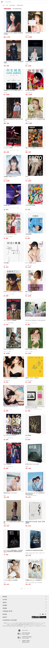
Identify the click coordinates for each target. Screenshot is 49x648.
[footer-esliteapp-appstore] (35, 617)
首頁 (4, 5)
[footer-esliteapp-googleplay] (42, 617)
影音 (7, 5)
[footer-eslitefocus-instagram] (45, 614)
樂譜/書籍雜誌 (12, 5)
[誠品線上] (2, 2)
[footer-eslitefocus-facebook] (40, 614)
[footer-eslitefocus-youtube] (43, 614)
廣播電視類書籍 (20, 5)
